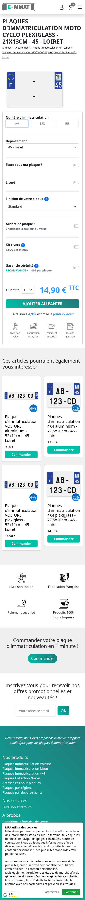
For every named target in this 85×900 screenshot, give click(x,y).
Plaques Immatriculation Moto (25, 768)
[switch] (76, 165)
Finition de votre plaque (26, 199)
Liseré (10, 182)
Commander (42, 658)
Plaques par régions (17, 787)
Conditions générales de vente (25, 822)
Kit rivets (17, 247)
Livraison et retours (17, 807)
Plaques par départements (22, 792)
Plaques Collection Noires (21, 778)
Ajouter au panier (42, 303)
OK (63, 710)
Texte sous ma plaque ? (24, 164)
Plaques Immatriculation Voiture (26, 764)
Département (16, 141)
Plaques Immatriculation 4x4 (23, 773)
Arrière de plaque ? (26, 226)
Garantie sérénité (29, 267)
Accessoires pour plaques (21, 783)
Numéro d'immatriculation (27, 117)
